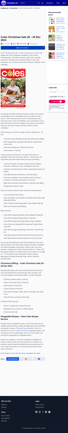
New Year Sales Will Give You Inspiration (60, 54)
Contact (3, 407)
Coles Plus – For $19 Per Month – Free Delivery (60, 45)
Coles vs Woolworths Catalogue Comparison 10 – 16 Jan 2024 (61, 37)
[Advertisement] (23, 21)
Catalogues (49, 3)
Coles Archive (13, 8)
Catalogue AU (5, 8)
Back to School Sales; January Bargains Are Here (60, 19)
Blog (64, 3)
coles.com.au (20, 331)
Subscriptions (5, 418)
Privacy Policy (39, 407)
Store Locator (5, 416)
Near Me (4, 421)
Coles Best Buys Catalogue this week (27, 353)
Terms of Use (39, 405)
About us (4, 405)
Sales (58, 3)
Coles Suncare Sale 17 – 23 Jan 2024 (60, 28)
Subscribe (56, 101)
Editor (14, 43)
